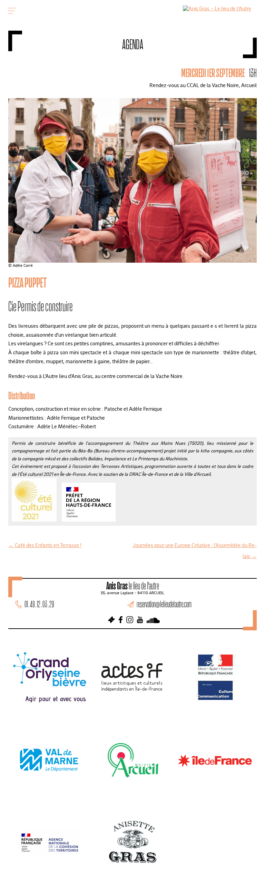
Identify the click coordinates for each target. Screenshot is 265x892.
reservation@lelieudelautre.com (164, 604)
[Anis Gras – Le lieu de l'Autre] (217, 8)
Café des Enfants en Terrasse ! (44, 545)
